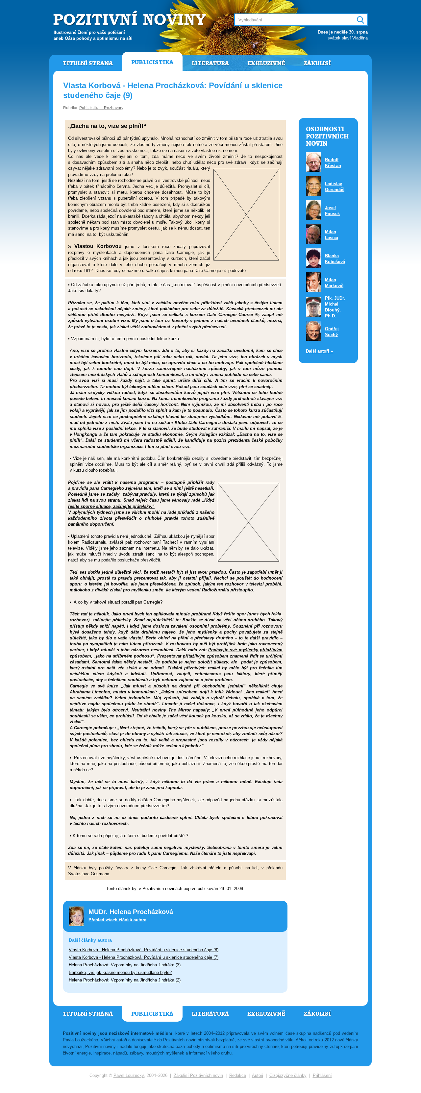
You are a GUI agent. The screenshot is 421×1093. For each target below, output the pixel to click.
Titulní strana (87, 63)
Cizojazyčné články (288, 1075)
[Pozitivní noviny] (130, 19)
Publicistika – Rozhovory (101, 108)
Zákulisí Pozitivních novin (198, 1075)
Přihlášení (322, 1075)
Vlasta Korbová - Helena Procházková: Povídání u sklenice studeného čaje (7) (143, 957)
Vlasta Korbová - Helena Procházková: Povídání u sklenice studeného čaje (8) (143, 949)
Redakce (237, 1075)
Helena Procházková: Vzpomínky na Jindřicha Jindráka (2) (125, 980)
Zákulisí (317, 63)
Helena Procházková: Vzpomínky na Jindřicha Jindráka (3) (125, 964)
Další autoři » (319, 351)
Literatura (210, 63)
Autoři (257, 1075)
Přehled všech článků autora (117, 919)
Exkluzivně (266, 63)
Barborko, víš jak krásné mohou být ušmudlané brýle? (120, 972)
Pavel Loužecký (128, 1075)
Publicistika (152, 62)
